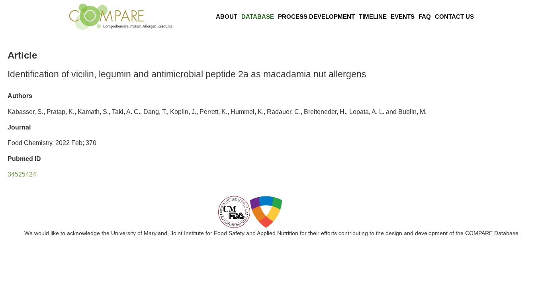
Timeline (373, 16)
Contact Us (454, 16)
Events (403, 16)
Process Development (316, 16)
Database (257, 16)
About (226, 16)
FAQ (425, 16)
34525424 (22, 174)
